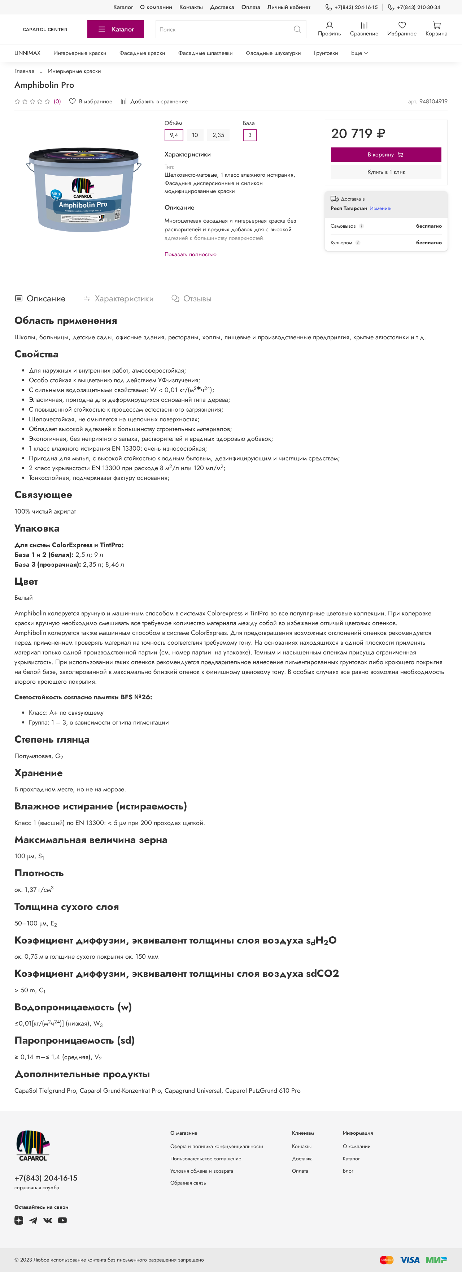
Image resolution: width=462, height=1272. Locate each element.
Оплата (250, 7)
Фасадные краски (142, 53)
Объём (173, 123)
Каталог (123, 7)
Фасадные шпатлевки (205, 53)
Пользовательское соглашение (205, 1158)
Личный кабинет (288, 7)
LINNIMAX (27, 53)
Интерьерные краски (79, 53)
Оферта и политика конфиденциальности (216, 1146)
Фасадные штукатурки (273, 53)
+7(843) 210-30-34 (418, 7)
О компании (156, 7)
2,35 (218, 135)
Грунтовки (326, 53)
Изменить (381, 208)
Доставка (222, 7)
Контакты (191, 7)
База (249, 123)
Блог (348, 1170)
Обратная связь (188, 1182)
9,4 (174, 135)
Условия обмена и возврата (201, 1170)
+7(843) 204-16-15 (356, 7)
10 (195, 135)
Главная (24, 71)
